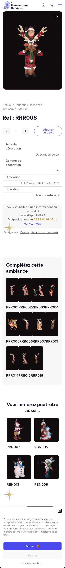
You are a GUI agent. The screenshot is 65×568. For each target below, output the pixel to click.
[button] (60, 511)
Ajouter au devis (48, 131)
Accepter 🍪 (32, 546)
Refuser (32, 555)
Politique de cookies (31, 563)
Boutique (20, 105)
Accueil (7, 105)
